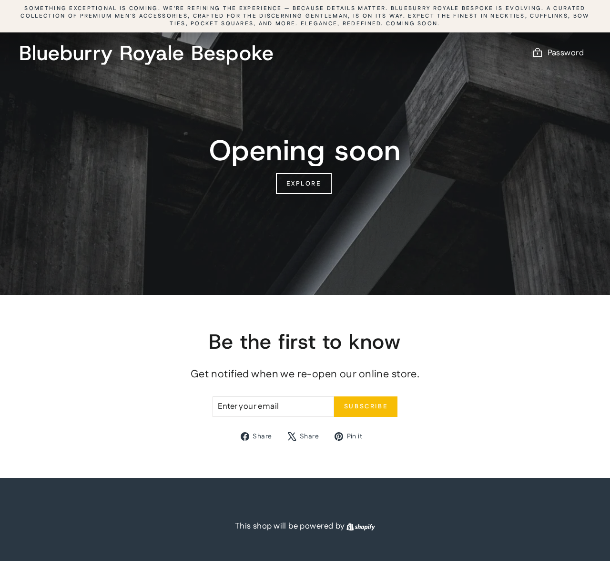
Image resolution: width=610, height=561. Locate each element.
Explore (303, 183)
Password (566, 53)
